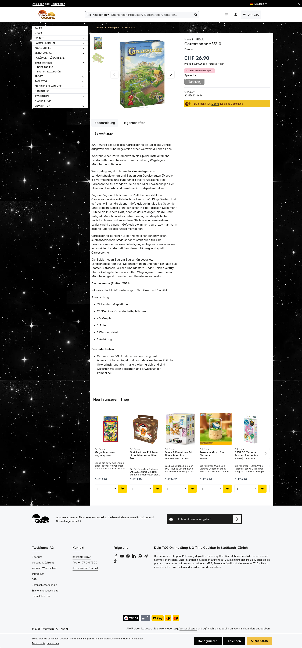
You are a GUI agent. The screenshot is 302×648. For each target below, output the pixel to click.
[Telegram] (146, 557)
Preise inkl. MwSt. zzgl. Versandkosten (204, 63)
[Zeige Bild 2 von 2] (147, 107)
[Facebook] (116, 557)
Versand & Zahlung (43, 562)
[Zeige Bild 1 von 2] (140, 107)
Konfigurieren (207, 641)
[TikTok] (115, 561)
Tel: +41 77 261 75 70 (85, 562)
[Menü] (226, 14)
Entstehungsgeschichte (45, 590)
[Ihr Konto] (236, 14)
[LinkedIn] (134, 557)
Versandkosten (188, 628)
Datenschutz (38, 643)
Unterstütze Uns (41, 596)
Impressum (38, 573)
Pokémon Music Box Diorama (212, 454)
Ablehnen (234, 641)
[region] (134, 74)
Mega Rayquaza (105, 452)
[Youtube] (122, 557)
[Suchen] (196, 14)
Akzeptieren (259, 641)
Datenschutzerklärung (44, 584)
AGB (34, 579)
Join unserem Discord (85, 568)
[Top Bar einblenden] (266, 14)
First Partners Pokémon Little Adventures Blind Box (144, 455)
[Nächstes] (170, 74)
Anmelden (38, 3)
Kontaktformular (82, 556)
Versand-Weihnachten (44, 568)
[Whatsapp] (140, 557)
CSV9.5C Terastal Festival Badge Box (246, 454)
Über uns (37, 556)
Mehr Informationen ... (134, 638)
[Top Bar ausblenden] (298, 3)
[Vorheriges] (114, 74)
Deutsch (196, 82)
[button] (83, 38)
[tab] (104, 123)
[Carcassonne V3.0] (142, 74)
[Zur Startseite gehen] (47, 15)
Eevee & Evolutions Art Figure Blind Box (178, 454)
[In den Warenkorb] (122, 488)
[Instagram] (128, 557)
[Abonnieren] (237, 519)
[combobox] (151, 14)
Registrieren (58, 3)
